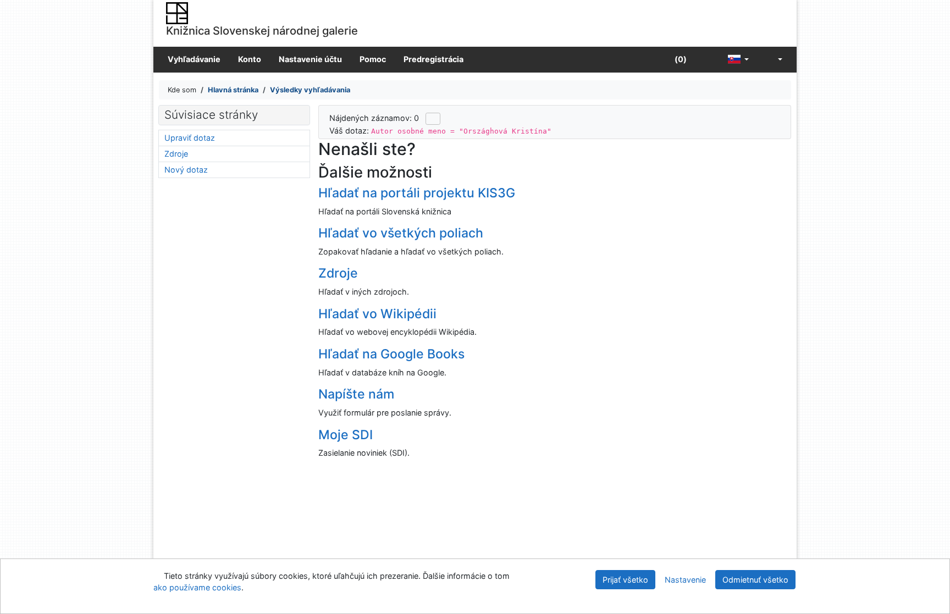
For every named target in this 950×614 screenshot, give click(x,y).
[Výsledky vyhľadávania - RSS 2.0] (433, 119)
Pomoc (373, 59)
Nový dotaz (186, 169)
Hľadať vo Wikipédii (377, 314)
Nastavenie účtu (310, 59)
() (680, 59)
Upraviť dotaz (189, 137)
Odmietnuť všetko (755, 579)
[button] (707, 60)
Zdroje (338, 273)
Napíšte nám (356, 394)
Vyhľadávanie (194, 59)
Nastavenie (685, 579)
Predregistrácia (433, 59)
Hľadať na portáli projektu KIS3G (416, 193)
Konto (249, 59)
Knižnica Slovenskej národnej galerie (262, 30)
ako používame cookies (197, 587)
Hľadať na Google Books (391, 354)
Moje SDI (345, 434)
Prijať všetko (625, 579)
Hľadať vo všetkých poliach (400, 233)
